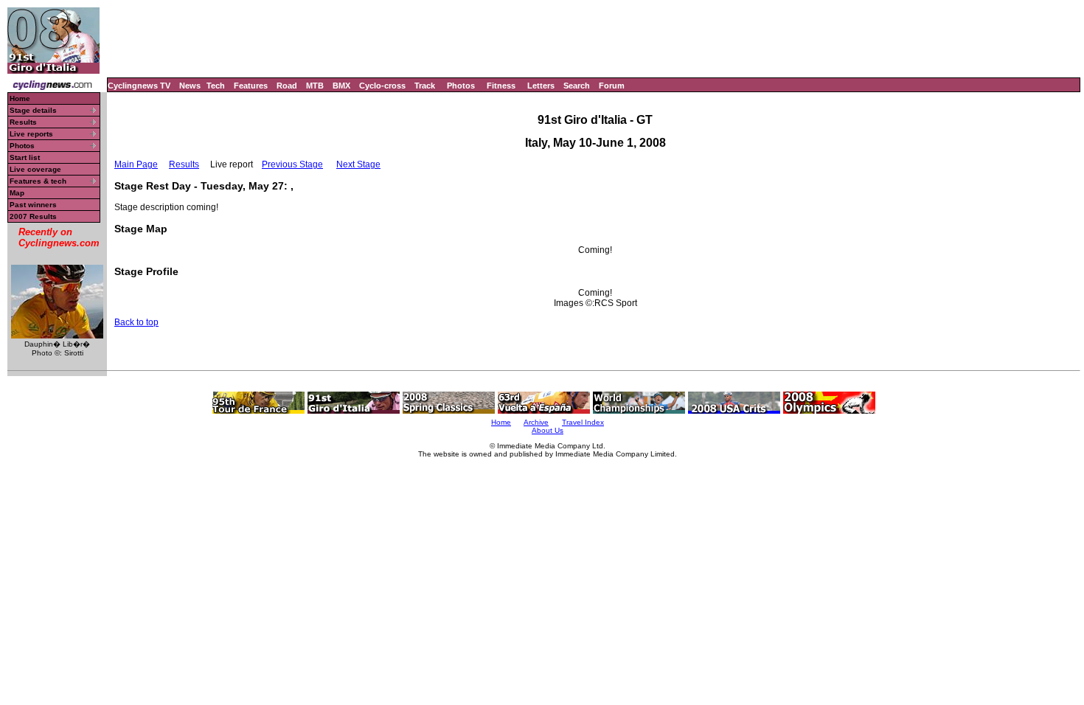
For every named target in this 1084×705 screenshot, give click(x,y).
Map (17, 193)
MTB (315, 85)
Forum (612, 85)
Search (576, 85)
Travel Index (583, 422)
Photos (461, 85)
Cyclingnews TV (139, 85)
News (190, 85)
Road (287, 85)
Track (424, 85)
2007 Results (33, 216)
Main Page (136, 164)
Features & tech (38, 181)
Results (23, 122)
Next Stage (358, 164)
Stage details (33, 110)
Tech (215, 85)
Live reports (31, 134)
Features (251, 85)
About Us (547, 430)
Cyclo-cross (382, 85)
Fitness (501, 85)
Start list (25, 157)
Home (20, 98)
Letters (541, 85)
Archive (536, 422)
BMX (341, 85)
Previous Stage (292, 164)
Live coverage (35, 169)
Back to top (136, 322)
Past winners (33, 205)
